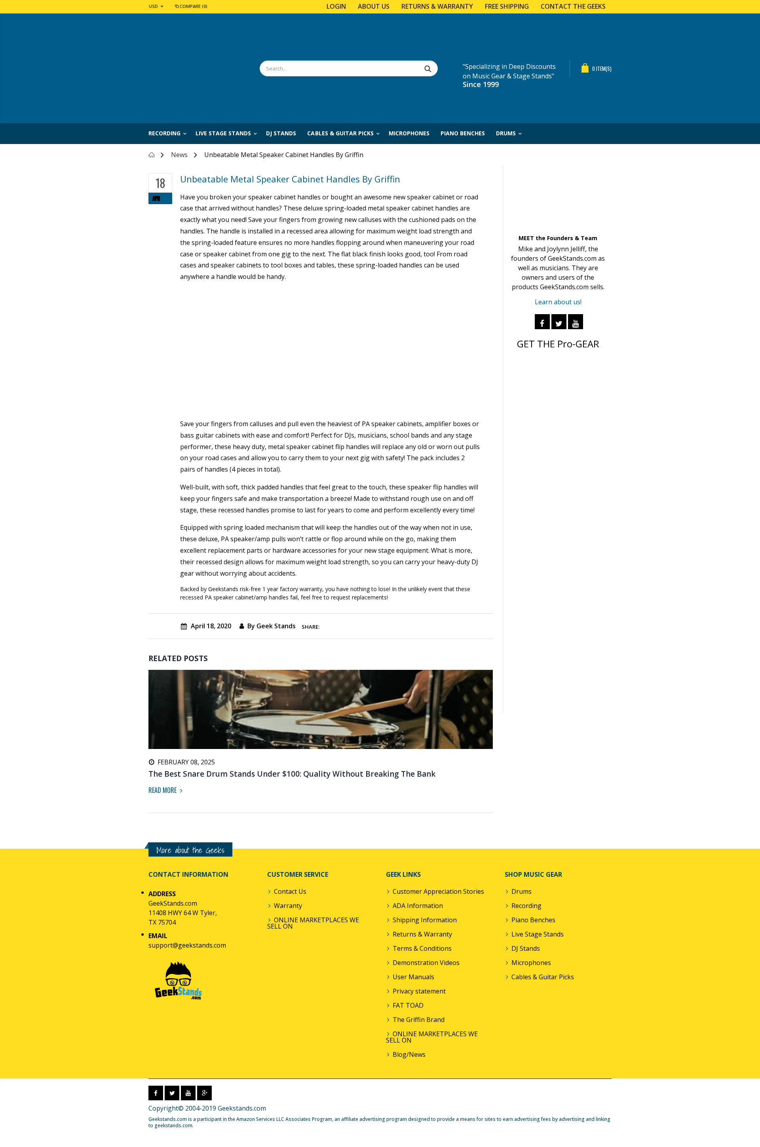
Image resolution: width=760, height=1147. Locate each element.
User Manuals (413, 977)
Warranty (288, 905)
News (179, 154)
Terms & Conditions (422, 948)
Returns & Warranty (437, 6)
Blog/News (409, 1054)
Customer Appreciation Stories (438, 891)
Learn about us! (558, 302)
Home (151, 154)
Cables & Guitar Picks (542, 977)
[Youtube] (575, 321)
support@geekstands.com (187, 945)
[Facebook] (542, 321)
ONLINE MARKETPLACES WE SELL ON (313, 923)
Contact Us (290, 891)
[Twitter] (558, 321)
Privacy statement (419, 991)
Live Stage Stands (537, 934)
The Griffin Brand (419, 1019)
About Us (374, 6)
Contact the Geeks (573, 6)
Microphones (531, 962)
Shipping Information (425, 920)
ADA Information (418, 905)
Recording (526, 905)
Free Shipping (507, 6)
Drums (521, 891)
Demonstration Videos (426, 962)
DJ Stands (525, 948)
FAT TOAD (408, 1005)
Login (336, 6)
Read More (163, 790)
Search (428, 68)
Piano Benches (533, 920)
